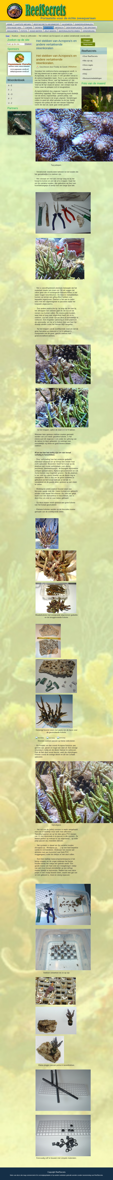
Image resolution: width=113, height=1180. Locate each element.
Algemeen (67, 24)
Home (9, 24)
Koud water (36, 31)
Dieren (38, 28)
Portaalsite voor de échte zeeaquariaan (68, 18)
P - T (10, 99)
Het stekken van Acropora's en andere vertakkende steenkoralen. (56, 59)
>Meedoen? (87, 69)
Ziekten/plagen (74, 28)
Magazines (12, 31)
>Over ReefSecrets (90, 56)
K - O (10, 94)
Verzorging (89, 31)
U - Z (10, 103)
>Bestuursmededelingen (92, 78)
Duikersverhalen (84, 24)
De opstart (90, 28)
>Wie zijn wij (87, 61)
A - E (10, 85)
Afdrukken (72, 67)
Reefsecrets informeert (46, 24)
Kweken (48, 28)
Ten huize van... (14, 28)
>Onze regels (87, 65)
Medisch (59, 28)
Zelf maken (50, 31)
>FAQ (84, 74)
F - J (10, 90)
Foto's (24, 31)
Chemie (28, 28)
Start (8, 36)
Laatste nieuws (23, 24)
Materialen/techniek (69, 31)
